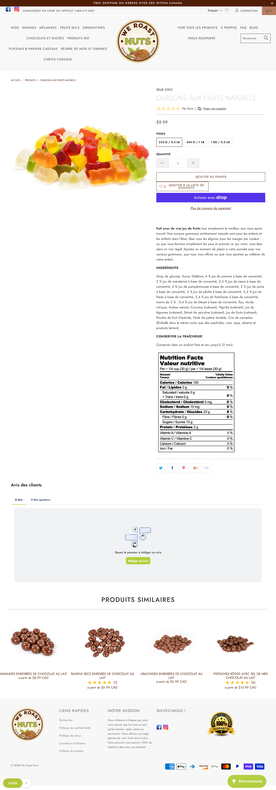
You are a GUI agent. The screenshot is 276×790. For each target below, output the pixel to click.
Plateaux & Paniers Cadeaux (33, 49)
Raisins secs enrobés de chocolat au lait (102, 643)
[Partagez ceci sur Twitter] (161, 468)
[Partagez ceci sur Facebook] (172, 468)
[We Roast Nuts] (138, 41)
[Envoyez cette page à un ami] (206, 468)
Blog (254, 27)
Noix (15, 27)
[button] (215, 10)
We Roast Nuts (29, 765)
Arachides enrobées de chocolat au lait (171, 643)
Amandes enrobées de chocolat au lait (33, 643)
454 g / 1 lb (195, 142)
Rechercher (66, 720)
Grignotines (94, 27)
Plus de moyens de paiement (211, 208)
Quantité (163, 154)
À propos (229, 27)
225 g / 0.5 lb (169, 142)
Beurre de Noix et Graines (84, 49)
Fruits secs (70, 27)
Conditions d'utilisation (72, 743)
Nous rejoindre (202, 38)
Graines (29, 27)
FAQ (243, 27)
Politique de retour (70, 736)
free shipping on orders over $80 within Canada (138, 3)
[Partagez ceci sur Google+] (195, 468)
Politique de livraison (71, 751)
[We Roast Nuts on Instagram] (16, 11)
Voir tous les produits (198, 27)
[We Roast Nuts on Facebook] (8, 11)
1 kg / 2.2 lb (220, 142)
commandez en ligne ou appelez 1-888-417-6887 (59, 11)
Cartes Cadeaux (58, 59)
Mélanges (48, 27)
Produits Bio (78, 38)
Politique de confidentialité (75, 728)
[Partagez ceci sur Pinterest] (183, 468)
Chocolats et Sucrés (45, 38)
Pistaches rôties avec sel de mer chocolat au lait (240, 643)
